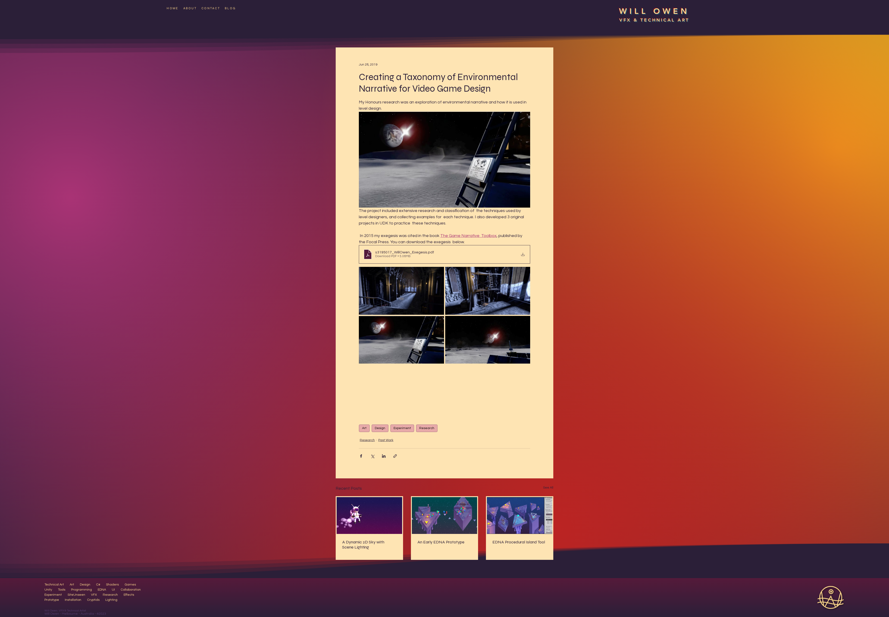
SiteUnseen (76, 594)
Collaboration (131, 589)
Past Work (385, 440)
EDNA (102, 589)
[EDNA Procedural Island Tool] (519, 515)
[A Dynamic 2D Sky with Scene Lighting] (369, 515)
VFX (94, 594)
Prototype (51, 599)
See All (548, 487)
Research (426, 428)
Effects (129, 594)
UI (113, 589)
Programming (81, 589)
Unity (48, 589)
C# (98, 584)
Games (130, 584)
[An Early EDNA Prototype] (444, 515)
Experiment (402, 428)
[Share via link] (395, 456)
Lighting (111, 599)
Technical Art (54, 584)
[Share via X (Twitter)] (372, 456)
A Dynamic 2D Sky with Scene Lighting (363, 544)
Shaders (112, 584)
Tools (61, 589)
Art (364, 428)
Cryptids (93, 599)
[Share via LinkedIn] (384, 456)
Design (380, 428)
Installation (73, 599)
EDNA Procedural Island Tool (518, 542)
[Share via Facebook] (361, 456)
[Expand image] (401, 291)
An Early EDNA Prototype (440, 542)
